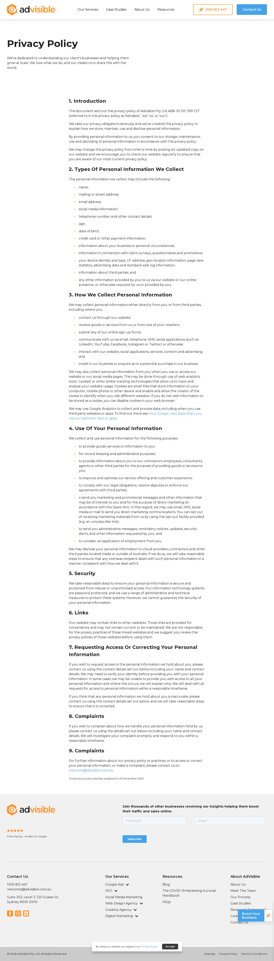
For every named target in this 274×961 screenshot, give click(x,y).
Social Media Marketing (123, 897)
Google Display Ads (159, 28)
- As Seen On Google (35, 836)
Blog (166, 884)
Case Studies (116, 9)
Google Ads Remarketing (203, 28)
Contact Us (239, 922)
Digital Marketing (119, 916)
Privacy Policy (228, 953)
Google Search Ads (114, 28)
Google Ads (71, 29)
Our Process (240, 897)
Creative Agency (118, 910)
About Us (141, 9)
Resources (165, 9)
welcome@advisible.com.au (91, 770)
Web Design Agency (121, 903)
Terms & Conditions (254, 953)
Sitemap (209, 953)
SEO (108, 891)
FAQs (166, 902)
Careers (236, 916)
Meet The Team (243, 891)
